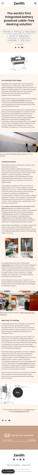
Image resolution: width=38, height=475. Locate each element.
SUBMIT (19, 277)
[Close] (34, 193)
